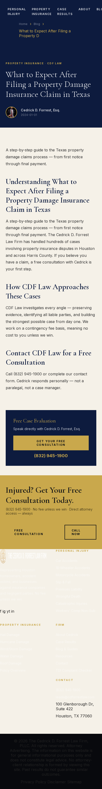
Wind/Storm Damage (16, 649)
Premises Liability (69, 589)
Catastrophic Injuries (71, 603)
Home (23, 24)
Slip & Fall (63, 582)
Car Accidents (67, 561)
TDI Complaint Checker (74, 670)
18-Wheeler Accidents (73, 568)
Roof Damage (11, 663)
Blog (37, 24)
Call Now (76, 532)
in (12, 611)
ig (4, 611)
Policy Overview (13, 670)
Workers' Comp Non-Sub (75, 611)
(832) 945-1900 (51, 455)
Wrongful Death (68, 596)
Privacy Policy (33, 781)
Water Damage (11, 656)
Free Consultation (28, 532)
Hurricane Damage (14, 642)
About (85, 9)
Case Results (66, 642)
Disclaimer (56, 781)
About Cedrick (67, 635)
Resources (64, 656)
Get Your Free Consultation (51, 443)
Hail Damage (10, 635)
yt (8, 611)
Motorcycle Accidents (73, 575)
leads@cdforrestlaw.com (75, 697)
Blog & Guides (67, 649)
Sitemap (74, 781)
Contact (62, 663)
